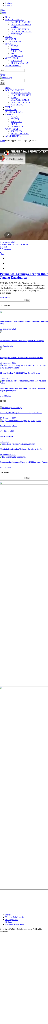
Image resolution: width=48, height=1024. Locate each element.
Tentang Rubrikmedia (14, 917)
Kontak (8, 6)
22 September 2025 (8, 329)
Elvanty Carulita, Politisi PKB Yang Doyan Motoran (20, 373)
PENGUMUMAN (6, 436)
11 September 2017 (8, 454)
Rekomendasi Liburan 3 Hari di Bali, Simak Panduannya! (22, 341)
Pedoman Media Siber (14, 924)
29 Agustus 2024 (7, 346)
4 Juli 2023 (4, 441)
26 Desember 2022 (8, 363)
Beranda (8, 915)
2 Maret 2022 (5, 396)
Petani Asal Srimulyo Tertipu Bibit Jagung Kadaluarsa (24, 275)
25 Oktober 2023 (7, 431)
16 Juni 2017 (5, 467)
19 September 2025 (8, 418)
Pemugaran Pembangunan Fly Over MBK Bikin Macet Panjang (24, 462)
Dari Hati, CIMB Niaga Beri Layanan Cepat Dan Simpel (21, 413)
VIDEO (24, 244)
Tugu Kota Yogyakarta (8, 426)
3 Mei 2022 (5, 378)
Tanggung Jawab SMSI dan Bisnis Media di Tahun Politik (21, 358)
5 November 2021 (7, 242)
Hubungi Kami (11, 919)
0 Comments (5, 249)
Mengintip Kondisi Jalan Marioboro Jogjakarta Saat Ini (21, 449)
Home (2, 140)
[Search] (1, 73)
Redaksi (8, 3)
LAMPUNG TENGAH (10, 244)
